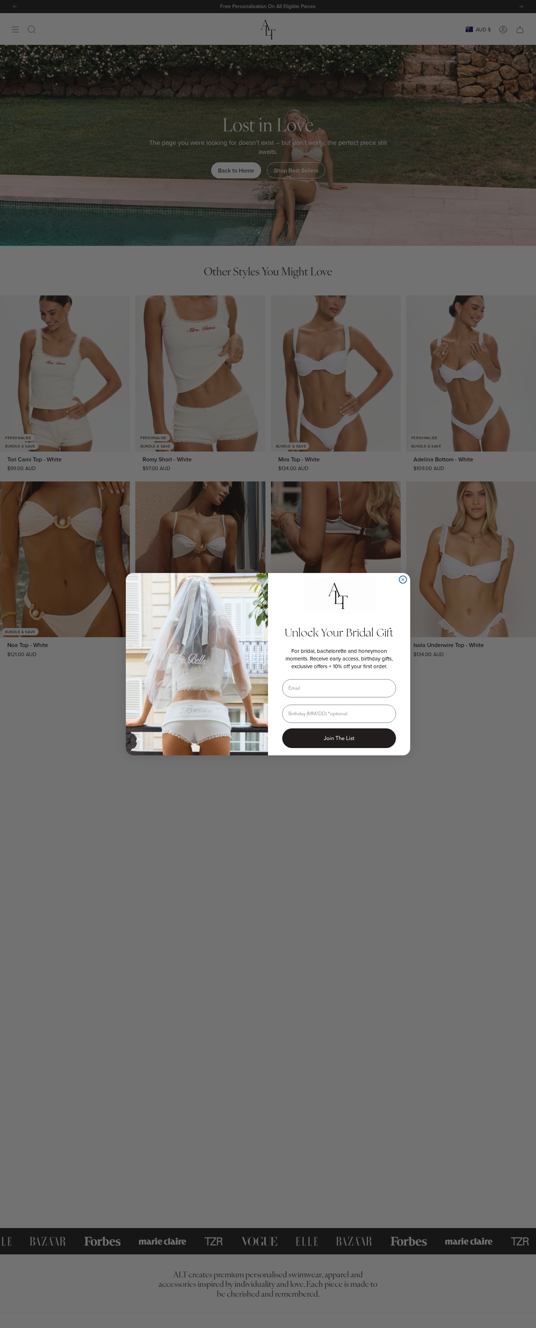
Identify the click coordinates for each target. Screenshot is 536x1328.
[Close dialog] (403, 579)
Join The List (339, 738)
